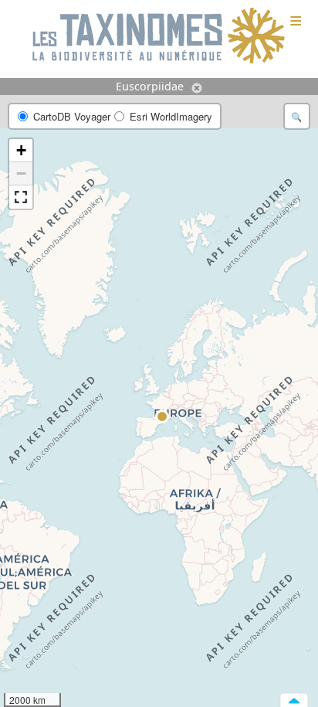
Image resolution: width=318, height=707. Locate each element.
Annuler (197, 88)
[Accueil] (159, 36)
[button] (162, 417)
